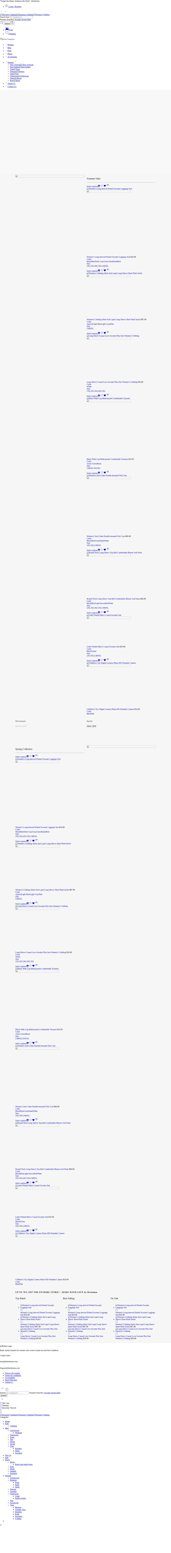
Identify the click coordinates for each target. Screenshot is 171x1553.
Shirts (17, 1451)
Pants (12, 1437)
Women (11, 45)
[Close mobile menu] (1, 1413)
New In (8, 1455)
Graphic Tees (20, 1510)
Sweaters (18, 1453)
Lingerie (13, 1491)
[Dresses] (20, 71)
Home (7, 1421)
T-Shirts (18, 1519)
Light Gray (105, 324)
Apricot (90, 324)
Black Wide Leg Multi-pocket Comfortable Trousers (107, 459)
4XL (96, 266)
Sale (6, 1458)
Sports (12, 1444)
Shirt (29, 19)
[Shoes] (18, 78)
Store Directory (11, 1380)
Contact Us (12, 87)
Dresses (13, 71)
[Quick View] (108, 186)
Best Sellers (14, 67)
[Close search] (2, 1401)
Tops (12, 69)
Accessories (12, 57)
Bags (12, 81)
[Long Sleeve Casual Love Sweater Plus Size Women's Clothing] (121, 358)
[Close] (1, 1403)
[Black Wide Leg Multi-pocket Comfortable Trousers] (121, 427)
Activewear (14, 1430)
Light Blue (97, 324)
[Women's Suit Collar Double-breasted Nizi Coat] (121, 504)
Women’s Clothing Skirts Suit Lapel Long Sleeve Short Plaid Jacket (114, 319)
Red (119, 261)
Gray (106, 261)
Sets (11, 74)
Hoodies (18, 1448)
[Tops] (17, 69)
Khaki (115, 261)
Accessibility (10, 1378)
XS (95, 468)
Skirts (17, 1487)
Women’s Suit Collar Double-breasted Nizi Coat (106, 536)
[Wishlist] (104, 186)
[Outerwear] (23, 76)
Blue (93, 261)
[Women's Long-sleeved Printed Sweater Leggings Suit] (121, 222)
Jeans (17, 1482)
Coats (17, 1496)
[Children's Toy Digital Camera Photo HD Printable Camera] (121, 685)
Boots (12, 1462)
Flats (12, 1467)
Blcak (89, 603)
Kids (9, 51)
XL (107, 266)
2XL (89, 266)
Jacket (24, 19)
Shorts (12, 1442)
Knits (17, 1514)
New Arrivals (15, 65)
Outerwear (14, 76)
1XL (89, 391)
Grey (97, 541)
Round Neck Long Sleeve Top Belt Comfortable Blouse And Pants (113, 599)
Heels (12, 1469)
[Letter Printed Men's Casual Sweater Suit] (121, 630)
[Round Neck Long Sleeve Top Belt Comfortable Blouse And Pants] (121, 574)
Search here (5, 17)
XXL (98, 468)
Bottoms (13, 1480)
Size (88, 264)
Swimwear (14, 1503)
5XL (100, 266)
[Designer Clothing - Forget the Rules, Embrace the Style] (25, 15)
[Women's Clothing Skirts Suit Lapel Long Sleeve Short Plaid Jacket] (121, 295)
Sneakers (13, 1473)
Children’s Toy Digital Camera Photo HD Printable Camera (110, 709)
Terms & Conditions (13, 1375)
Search (7, 24)
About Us (11, 84)
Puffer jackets (20, 1498)
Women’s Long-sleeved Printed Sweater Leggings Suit (108, 257)
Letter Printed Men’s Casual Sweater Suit (103, 647)
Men (9, 48)
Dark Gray (99, 261)
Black (89, 261)
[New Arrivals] (27, 65)
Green (110, 261)
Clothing (13, 1426)
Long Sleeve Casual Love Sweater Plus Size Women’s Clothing (112, 382)
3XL (92, 266)
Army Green (92, 464)
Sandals (13, 1471)
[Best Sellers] (25, 67)
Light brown (100, 603)
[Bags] (17, 81)
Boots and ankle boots (24, 1464)
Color (89, 259)
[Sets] (16, 74)
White (89, 386)
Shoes (10, 54)
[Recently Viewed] (7, 1390)
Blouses (18, 1507)
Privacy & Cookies (12, 1373)
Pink (112, 324)
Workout (18, 1433)
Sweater (18, 19)
